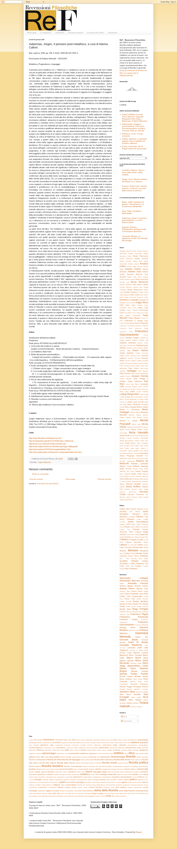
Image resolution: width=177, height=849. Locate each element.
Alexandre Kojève (126, 256)
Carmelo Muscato (126, 287)
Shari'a (78, 740)
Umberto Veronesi (130, 489)
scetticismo (42, 787)
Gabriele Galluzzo (131, 340)
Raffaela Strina (136, 681)
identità (98, 769)
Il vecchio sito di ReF (95, 33)
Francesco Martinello (141, 625)
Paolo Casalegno (142, 443)
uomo (103, 796)
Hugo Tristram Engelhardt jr (139, 373)
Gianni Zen (141, 637)
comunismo (75, 745)
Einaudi (126, 527)
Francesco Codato (129, 619)
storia (80, 791)
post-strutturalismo (43, 782)
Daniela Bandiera (140, 601)
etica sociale (66, 757)
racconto (118, 782)
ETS (128, 524)
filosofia (131, 756)
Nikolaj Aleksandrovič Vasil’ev (129, 440)
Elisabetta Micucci (125, 611)
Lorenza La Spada (136, 650)
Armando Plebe (125, 591)
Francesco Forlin (126, 331)
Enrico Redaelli (132, 310)
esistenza (84, 753)
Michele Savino (141, 676)
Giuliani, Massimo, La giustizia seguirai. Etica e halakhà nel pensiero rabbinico (134, 141)
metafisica (85, 774)
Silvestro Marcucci (142, 476)
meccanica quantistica (37, 774)
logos (121, 772)
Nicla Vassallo (138, 432)
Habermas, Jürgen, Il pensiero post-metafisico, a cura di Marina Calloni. (134, 220)
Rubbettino (140, 564)
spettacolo (63, 791)
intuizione (32, 772)
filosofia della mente (122, 760)
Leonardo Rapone (131, 386)
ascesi (82, 742)
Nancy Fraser (136, 429)
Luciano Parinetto (142, 391)
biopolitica (144, 742)
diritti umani (60, 750)
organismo (66, 779)
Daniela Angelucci (131, 292)
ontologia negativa (48, 779)
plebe (108, 779)
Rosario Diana (138, 469)
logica (104, 772)
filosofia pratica (35, 766)
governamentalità (66, 769)
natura (145, 774)
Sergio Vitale (136, 474)
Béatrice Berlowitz (126, 284)
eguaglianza (143, 750)
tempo (94, 793)
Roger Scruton (125, 469)
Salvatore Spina (127, 691)
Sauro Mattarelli (125, 474)
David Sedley (124, 297)
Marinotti (123, 551)
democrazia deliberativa (117, 747)
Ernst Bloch (128, 313)
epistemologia (49, 753)
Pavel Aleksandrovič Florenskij (129, 453)
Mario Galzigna (130, 407)
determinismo (131, 748)
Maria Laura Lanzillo (136, 402)
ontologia (38, 779)
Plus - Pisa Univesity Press (131, 558)
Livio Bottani (123, 389)
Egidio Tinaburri (137, 305)
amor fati (109, 740)
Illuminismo (48, 739)
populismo (141, 779)
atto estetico (110, 742)
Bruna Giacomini (142, 279)
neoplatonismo (97, 777)
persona (103, 780)
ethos (126, 753)
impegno (113, 769)
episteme (39, 753)
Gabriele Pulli (143, 340)
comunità (83, 745)
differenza (40, 750)
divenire (83, 750)
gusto (86, 769)
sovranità (55, 791)
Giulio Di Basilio (138, 642)
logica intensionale (113, 772)
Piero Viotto (127, 458)
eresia (67, 753)
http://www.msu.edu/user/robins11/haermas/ (47, 444)
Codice (139, 519)
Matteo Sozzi (128, 668)
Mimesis (133, 550)
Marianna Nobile (136, 663)
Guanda (141, 537)
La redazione (45, 33)
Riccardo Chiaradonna (127, 461)
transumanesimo (68, 796)
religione (56, 785)
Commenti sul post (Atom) (47, 483)
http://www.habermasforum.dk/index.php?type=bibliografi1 (53, 446)
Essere (40, 740)
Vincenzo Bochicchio (128, 492)
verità (108, 796)
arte (78, 743)
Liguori (146, 545)
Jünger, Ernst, (134, 180)
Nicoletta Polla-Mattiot (140, 438)
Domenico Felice (142, 297)
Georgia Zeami (127, 627)
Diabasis (122, 524)
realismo (145, 782)
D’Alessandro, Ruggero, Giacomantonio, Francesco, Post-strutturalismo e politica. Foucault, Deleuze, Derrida (134, 127)
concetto (89, 745)
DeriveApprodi (142, 522)
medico (56, 774)
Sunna (83, 740)
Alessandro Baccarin (130, 580)
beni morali (127, 742)
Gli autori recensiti (75, 33)
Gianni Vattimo (140, 350)
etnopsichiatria (76, 757)
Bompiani (136, 514)
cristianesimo (60, 748)
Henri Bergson (143, 371)
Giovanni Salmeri (130, 360)
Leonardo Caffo (134, 648)
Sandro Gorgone (141, 471)
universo (98, 796)
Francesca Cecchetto (127, 326)
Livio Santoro (132, 389)
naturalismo (41, 777)
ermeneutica (74, 753)
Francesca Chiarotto (141, 326)
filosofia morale (109, 763)
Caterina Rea (137, 287)
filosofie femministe (89, 766)
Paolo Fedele (137, 679)
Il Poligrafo (133, 540)
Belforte (137, 511)
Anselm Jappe (131, 266)
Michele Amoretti (132, 427)
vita (113, 796)
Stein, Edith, (131, 212)
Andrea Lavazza (141, 258)
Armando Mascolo (134, 274)
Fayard (122, 529)
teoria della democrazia (123, 793)
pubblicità (104, 782)
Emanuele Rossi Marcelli (140, 611)
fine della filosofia (101, 766)
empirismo (32, 753)
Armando (123, 512)
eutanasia (85, 757)
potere (63, 782)
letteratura (51, 772)
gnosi (48, 769)
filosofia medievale (95, 763)
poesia (126, 780)
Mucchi (122, 553)
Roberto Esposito (140, 466)
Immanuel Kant (61, 740)
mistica (93, 774)
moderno (119, 774)
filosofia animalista (142, 757)
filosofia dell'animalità (87, 759)
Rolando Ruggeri (126, 687)
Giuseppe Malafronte (131, 645)
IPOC (146, 537)
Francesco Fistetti (141, 328)
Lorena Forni (140, 389)
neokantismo (77, 777)
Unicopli (122, 568)
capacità (35, 745)
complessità (58, 745)
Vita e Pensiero (131, 569)
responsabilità (71, 785)
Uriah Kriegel (143, 489)
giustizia (32, 769)
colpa (51, 745)
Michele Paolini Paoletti (134, 674)
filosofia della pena (136, 759)
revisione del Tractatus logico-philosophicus (91, 785)
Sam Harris (130, 471)
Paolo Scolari (124, 448)
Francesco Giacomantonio (134, 333)
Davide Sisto (125, 609)
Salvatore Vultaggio (142, 692)
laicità (37, 772)
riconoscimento (110, 785)
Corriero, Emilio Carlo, (134, 188)
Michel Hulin (136, 424)
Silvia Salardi (135, 700)
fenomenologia (118, 757)
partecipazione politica (85, 779)
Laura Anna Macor (132, 384)
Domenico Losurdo (129, 300)
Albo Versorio (131, 509)
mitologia (103, 774)
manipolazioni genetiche (131, 772)
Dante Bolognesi (125, 295)
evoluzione (92, 757)
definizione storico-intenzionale (88, 747)
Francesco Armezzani (134, 617)
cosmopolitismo (143, 745)
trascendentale (79, 796)
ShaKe (127, 566)
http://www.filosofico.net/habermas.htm (45, 438)
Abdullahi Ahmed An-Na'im (128, 251)
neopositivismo (106, 777)
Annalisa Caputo (133, 264)
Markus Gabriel (142, 407)
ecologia (109, 750)
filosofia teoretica (52, 766)
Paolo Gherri (144, 446)
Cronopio (122, 522)
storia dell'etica (87, 791)
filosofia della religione (47, 763)
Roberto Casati (126, 466)
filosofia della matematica (103, 760)
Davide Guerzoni (142, 606)
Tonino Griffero (133, 486)
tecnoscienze (80, 793)
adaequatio (89, 740)
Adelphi (122, 509)
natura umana (33, 777)
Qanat (146, 558)
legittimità (44, 772)
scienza (60, 787)
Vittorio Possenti (131, 497)
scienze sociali (70, 787)
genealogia (134, 766)
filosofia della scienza (66, 763)
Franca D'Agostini (141, 323)
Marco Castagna (135, 655)
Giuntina (127, 537)
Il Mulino (124, 539)
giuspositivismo (143, 766)
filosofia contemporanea (38, 760)
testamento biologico (56, 796)
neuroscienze (125, 777)
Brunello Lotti (124, 282)
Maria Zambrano (133, 404)
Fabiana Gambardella (133, 315)
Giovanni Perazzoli (134, 358)
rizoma (146, 785)
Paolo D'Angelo (125, 446)
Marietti (146, 547)
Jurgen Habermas (44, 462)
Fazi (128, 529)
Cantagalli (132, 517)
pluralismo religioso (117, 779)
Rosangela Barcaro (140, 687)
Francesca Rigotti (139, 614)
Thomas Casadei (133, 484)
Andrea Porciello (125, 261)
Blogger (139, 832)
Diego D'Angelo (140, 609)
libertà (89, 771)
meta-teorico (76, 774)
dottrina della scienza (99, 750)
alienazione (96, 740)
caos (30, 745)
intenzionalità (142, 769)
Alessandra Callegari (134, 578)
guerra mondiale (78, 769)
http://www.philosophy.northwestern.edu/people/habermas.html (55, 452)
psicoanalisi (70, 782)
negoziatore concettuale (64, 777)
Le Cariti (130, 545)
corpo (115, 745)
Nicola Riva (134, 435)
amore (115, 740)
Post (125, 717)
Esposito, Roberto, (134, 229)
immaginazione (106, 769)
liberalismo (72, 772)
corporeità (122, 745)
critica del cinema (72, 747)
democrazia (104, 747)
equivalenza (60, 753)
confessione (97, 745)
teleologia (88, 793)
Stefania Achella (138, 479)
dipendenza (48, 750)
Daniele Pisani (143, 292)
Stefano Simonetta (132, 481)
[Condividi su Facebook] (76, 459)
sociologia (33, 791)
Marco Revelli (124, 399)
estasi (111, 753)
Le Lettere (138, 545)
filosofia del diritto (54, 760)
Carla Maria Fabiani (140, 285)
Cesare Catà (129, 599)
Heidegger (132, 371)
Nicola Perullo (125, 436)
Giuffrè (122, 537)
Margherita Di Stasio (137, 399)
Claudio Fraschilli (125, 601)
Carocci (139, 516)
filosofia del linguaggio (71, 760)
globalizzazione (41, 769)
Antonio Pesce (127, 588)
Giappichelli (143, 534)
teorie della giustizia (44, 796)
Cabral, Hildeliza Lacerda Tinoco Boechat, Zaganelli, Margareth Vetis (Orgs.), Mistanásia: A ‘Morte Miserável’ (134, 117)
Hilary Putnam (125, 373)
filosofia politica (138, 762)
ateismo (99, 742)
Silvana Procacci (129, 476)
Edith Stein (124, 305)
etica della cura (42, 757)
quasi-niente (111, 782)
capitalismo (44, 745)
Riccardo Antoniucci (139, 684)
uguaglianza (91, 796)
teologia (100, 793)
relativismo (49, 785)
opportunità (58, 779)
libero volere (81, 772)
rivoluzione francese (136, 785)
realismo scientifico (35, 785)
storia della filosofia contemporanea (133, 791)
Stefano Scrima (132, 703)
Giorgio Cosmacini (141, 353)
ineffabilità (126, 769)
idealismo (92, 769)
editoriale (135, 750)
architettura (57, 743)
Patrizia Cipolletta (133, 451)
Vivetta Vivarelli (143, 497)
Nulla (74, 740)
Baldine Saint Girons (134, 277)
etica (131, 753)
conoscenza (106, 745)
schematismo (52, 787)
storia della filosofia (106, 790)
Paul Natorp (144, 451)
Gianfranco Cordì (133, 630)
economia (116, 750)
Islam (69, 740)
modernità (112, 774)
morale (135, 774)
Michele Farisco (125, 429)
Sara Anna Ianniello (130, 694)
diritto (67, 750)
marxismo (144, 772)
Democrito (133, 297)
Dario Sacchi (144, 295)
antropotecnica (47, 742)
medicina (50, 774)
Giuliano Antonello (142, 360)
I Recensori (59, 33)
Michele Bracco (143, 427)
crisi (53, 747)
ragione (124, 782)
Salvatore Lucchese (141, 689)
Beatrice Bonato (130, 279)
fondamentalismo (118, 766)
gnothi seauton (54, 769)
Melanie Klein (131, 417)
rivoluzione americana (123, 785)
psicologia (80, 782)
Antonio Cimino (133, 269)
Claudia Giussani (142, 599)
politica (133, 779)
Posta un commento (40, 474)
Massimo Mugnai (135, 415)
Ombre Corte (130, 553)
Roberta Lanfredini (139, 464)
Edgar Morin (142, 302)
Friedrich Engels (132, 338)
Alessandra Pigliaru (141, 253)
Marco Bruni (135, 397)
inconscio (120, 769)
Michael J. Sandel (128, 421)
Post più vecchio (104, 479)
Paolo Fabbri (134, 446)
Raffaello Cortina (139, 561)
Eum (137, 527)
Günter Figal (140, 366)
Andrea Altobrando (126, 258)
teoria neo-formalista (137, 793)
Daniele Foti (137, 604)
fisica (110, 766)
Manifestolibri (138, 547)
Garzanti (123, 534)
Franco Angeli (141, 532)
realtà (43, 785)
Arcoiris (145, 509)
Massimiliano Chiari (138, 666)
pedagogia (96, 779)
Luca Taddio (130, 392)
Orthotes (138, 553)
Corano (31, 740)
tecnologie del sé (70, 793)
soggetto (48, 791)
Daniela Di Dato (126, 604)
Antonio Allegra (126, 586)
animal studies (122, 740)
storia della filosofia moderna (38, 793)
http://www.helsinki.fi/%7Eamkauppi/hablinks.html (49, 449)
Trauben (145, 566)
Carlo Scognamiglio (134, 596)
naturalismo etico (51, 777)
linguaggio (97, 772)
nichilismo (141, 777)
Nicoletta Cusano (126, 438)
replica (63, 785)
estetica (118, 753)
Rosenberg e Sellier (127, 564)
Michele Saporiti (126, 676)
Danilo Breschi (131, 606)
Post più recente (36, 479)
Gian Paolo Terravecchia (128, 345)
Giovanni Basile (129, 639)
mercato (68, 774)
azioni (116, 742)
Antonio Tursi (134, 271)
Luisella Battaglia (125, 397)
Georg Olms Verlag (133, 534)
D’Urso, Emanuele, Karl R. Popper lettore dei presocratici (134, 147)
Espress (132, 527)
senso (113, 787)
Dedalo (131, 522)
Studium (138, 566)
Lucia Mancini (133, 653)
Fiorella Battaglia (129, 323)
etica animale (140, 753)
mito (97, 774)
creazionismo (47, 747)
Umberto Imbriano (136, 706)
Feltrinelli (136, 529)
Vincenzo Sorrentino (135, 494)
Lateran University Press (137, 542)
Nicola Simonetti (143, 435)
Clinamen (130, 519)
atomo (104, 742)
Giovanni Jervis (135, 355)
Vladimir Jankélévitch (126, 499)
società (145, 787)
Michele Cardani (139, 671)
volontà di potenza (120, 796)
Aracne (140, 509)
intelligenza (133, 769)
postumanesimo (54, 782)
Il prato (140, 540)
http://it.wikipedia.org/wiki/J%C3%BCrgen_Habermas (51, 441)
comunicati (67, 745)
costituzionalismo (35, 748)
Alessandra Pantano (126, 253)
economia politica (126, 750)
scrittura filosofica (95, 787)
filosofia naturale (123, 763)
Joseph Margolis (126, 378)
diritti (54, 750)
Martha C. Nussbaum (130, 410)
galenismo (127, 766)
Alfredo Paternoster (140, 256)
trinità (85, 796)
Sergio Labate (136, 697)
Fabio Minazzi (134, 318)
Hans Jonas (134, 368)
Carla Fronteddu (132, 594)
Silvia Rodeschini (126, 479)
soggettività (41, 791)
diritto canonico (75, 750)
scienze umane (82, 787)
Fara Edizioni (144, 527)
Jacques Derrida (139, 376)
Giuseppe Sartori (137, 363)
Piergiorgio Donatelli (134, 456)
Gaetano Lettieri (142, 343)
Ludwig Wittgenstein (129, 394)
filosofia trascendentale (73, 766)
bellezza (121, 742)
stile (76, 791)
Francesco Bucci (126, 328)
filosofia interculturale (82, 763)
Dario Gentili (134, 295)
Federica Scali (124, 614)
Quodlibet (124, 561)
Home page (31, 33)
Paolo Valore (134, 448)
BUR (130, 511)
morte (140, 774)
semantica (106, 787)
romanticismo (33, 787)
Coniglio (145, 519)
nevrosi (134, 777)
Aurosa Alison (137, 591)
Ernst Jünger (136, 313)
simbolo (130, 787)
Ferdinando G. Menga (133, 321)
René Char (135, 458)
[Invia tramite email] (69, 459)
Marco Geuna (143, 397)
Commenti (127, 721)
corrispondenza (132, 745)
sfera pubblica (120, 787)
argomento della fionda (69, 742)
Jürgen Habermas (135, 381)
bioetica (135, 742)
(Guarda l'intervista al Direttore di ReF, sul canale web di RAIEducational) (133, 72)
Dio (35, 740)
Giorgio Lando (124, 355)
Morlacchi (144, 551)
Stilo (132, 566)
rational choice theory (134, 782)
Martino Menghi (135, 412)
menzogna (62, 774)
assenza (87, 742)
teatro (62, 793)
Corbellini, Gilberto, (133, 172)
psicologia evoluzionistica (92, 782)
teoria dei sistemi (109, 793)
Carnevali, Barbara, (134, 238)
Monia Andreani (126, 679)
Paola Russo (130, 443)
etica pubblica (55, 757)
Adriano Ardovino (142, 251)
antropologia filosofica (36, 742)
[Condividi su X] (74, 459)
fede (98, 757)
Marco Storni (134, 658)
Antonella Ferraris (138, 583)
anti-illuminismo (132, 740)
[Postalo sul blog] (71, 459)
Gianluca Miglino (143, 348)
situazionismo (137, 787)
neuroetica (116, 777)
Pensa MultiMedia (141, 556)
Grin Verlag (134, 537)
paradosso (73, 779)
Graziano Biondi (129, 366)
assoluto (93, 742)
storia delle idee (54, 793)
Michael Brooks (142, 417)
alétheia (103, 740)
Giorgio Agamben (127, 353)
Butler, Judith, (133, 204)
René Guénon (143, 458)
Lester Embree (143, 386)
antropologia (143, 740)
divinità (89, 750)
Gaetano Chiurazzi (128, 343)
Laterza (123, 544)
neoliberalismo (87, 777)
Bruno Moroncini (139, 282)
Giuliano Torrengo (125, 363)
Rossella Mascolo (126, 689)
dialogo (139, 747)
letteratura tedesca (62, 772)
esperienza (93, 753)
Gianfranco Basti (131, 348)
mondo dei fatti (127, 774)
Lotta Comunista (126, 547)
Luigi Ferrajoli (144, 394)
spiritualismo (70, 791)
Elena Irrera (132, 308)
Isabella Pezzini (125, 376)
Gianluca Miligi (125, 350)
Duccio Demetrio (130, 302)
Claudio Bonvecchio (134, 290)
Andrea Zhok (137, 261)
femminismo (105, 757)
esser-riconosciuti (103, 753)
